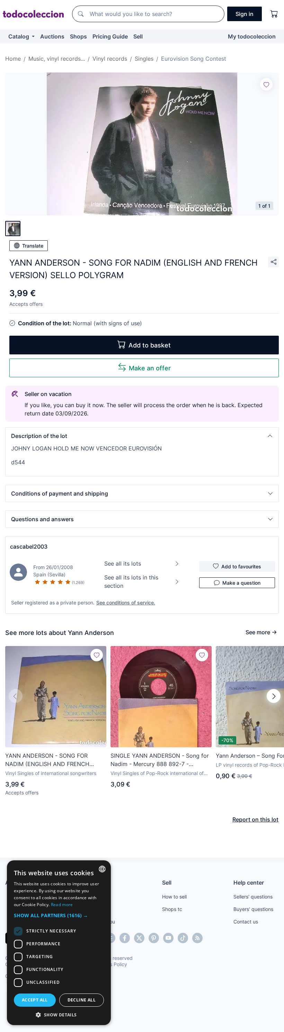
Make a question (241, 583)
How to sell (174, 897)
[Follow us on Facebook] (124, 938)
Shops (78, 36)
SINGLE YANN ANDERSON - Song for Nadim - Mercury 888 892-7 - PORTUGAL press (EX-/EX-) (159, 760)
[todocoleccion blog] (197, 938)
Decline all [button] (82, 1000)
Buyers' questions (253, 909)
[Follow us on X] (139, 938)
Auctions (52, 36)
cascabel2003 (28, 546)
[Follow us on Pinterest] (154, 938)
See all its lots (122, 563)
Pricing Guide (110, 36)
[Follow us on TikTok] (183, 938)
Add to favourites (241, 566)
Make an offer (150, 368)
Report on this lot (255, 819)
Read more (62, 905)
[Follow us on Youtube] (168, 938)
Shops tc (172, 909)
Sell (138, 36)
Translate (32, 246)
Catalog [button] (19, 36)
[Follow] (266, 84)
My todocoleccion (252, 36)
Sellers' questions (253, 897)
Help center (248, 882)
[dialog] (59, 942)
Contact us (245, 922)
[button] (142, 436)
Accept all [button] (35, 1000)
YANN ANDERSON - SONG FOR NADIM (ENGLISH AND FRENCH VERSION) (47, 760)
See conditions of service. (125, 602)
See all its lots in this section (131, 581)
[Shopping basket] (274, 13)
